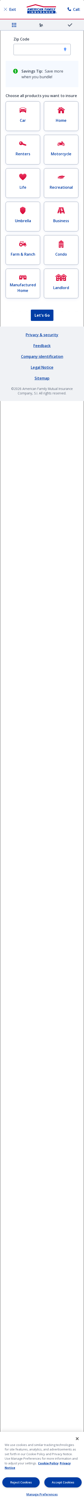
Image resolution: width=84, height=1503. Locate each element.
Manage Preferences (42, 1494)
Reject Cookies (21, 1482)
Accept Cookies (63, 1482)
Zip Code (21, 39)
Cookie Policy (48, 1463)
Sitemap (42, 378)
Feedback (42, 345)
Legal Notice (42, 367)
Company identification (42, 356)
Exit (12, 9)
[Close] (77, 1438)
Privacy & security (42, 334)
